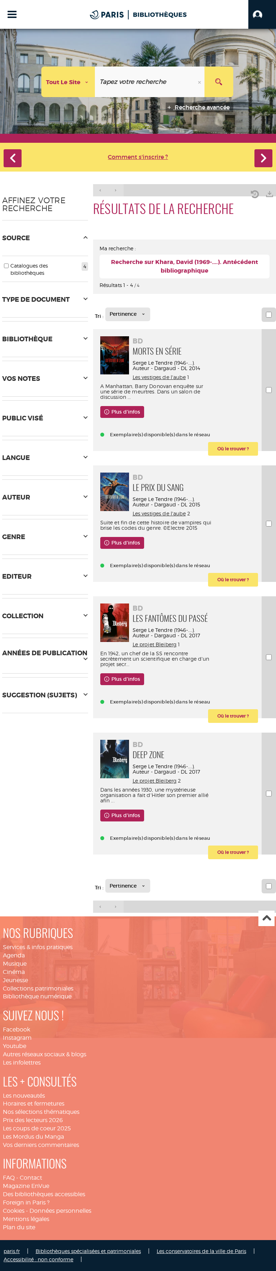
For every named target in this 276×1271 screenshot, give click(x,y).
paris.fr (12, 1251)
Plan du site (19, 1227)
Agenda (14, 955)
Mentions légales (26, 1219)
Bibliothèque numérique (37, 996)
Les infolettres (22, 1062)
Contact (31, 1177)
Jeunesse (15, 980)
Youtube (14, 1046)
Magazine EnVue (26, 1186)
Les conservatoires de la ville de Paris (201, 1251)
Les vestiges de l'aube (159, 377)
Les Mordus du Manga (33, 1136)
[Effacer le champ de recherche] (200, 82)
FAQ (9, 1177)
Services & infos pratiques (38, 947)
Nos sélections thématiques (41, 1111)
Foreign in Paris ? (26, 1202)
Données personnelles (60, 1210)
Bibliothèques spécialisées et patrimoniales (88, 1251)
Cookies (13, 1210)
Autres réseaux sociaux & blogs (44, 1054)
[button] (262, 14)
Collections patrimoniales (38, 988)
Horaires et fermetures (33, 1103)
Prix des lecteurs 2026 (33, 1120)
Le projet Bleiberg (155, 644)
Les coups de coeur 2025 (37, 1128)
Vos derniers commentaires (41, 1145)
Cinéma (14, 972)
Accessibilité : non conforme (38, 1259)
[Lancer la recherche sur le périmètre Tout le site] (218, 82)
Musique (15, 963)
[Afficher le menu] (12, 14)
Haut (266, 918)
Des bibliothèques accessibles (44, 1194)
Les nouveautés (24, 1095)
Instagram (17, 1037)
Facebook (16, 1029)
